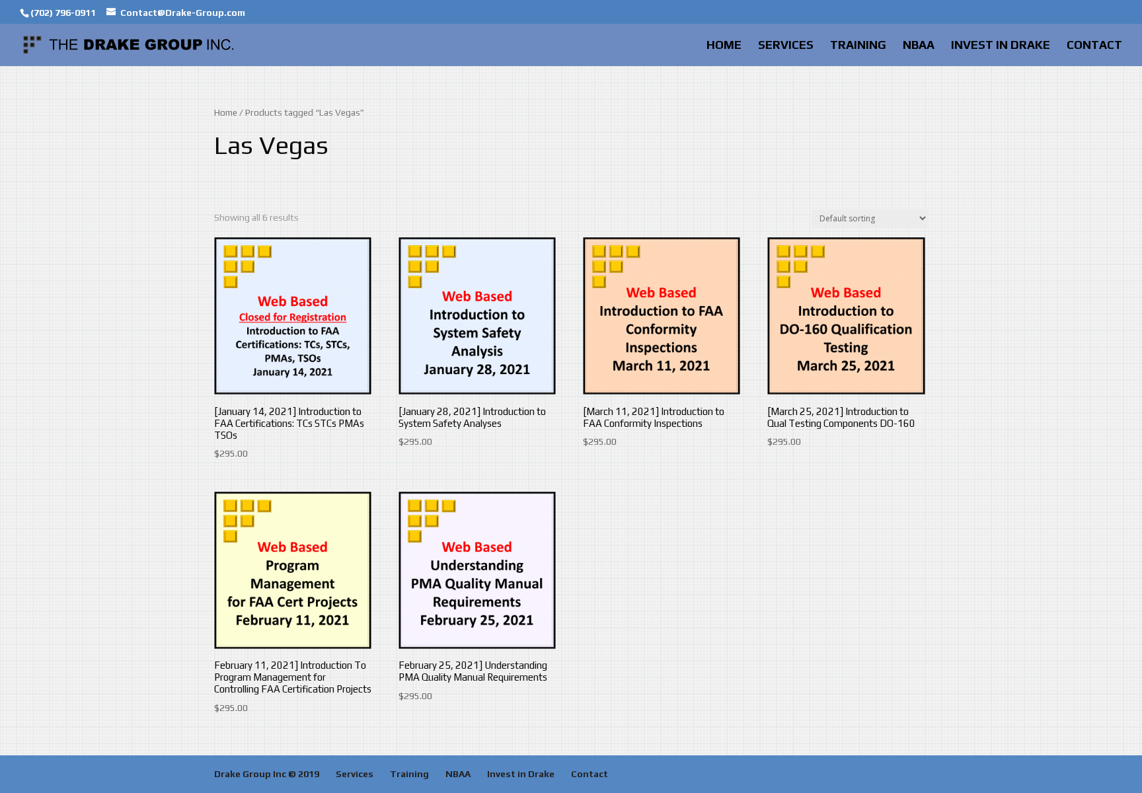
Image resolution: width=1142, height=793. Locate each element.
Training (858, 46)
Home (724, 46)
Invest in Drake (1000, 46)
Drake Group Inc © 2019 (266, 774)
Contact (1094, 46)
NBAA (918, 46)
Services (786, 46)
